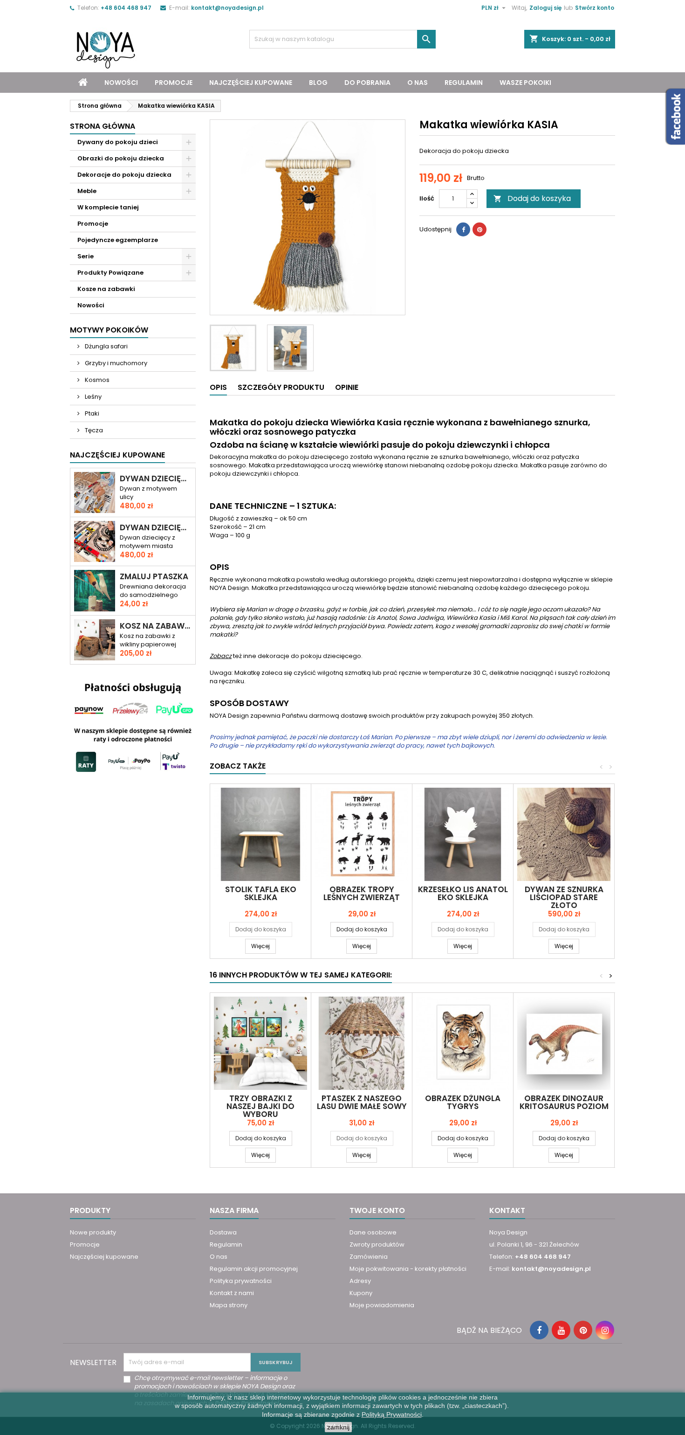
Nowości (121, 82)
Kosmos (96, 379)
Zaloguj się (545, 8)
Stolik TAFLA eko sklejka (260, 893)
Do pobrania (367, 82)
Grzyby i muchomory (115, 363)
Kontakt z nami (232, 1293)
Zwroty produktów (376, 1244)
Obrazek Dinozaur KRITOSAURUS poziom (564, 1102)
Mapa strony (228, 1305)
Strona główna (102, 126)
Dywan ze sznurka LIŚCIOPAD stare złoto (564, 897)
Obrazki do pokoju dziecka (120, 158)
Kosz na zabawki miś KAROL (156, 626)
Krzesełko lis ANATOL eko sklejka (463, 893)
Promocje (173, 82)
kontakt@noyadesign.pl (227, 8)
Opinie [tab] (346, 387)
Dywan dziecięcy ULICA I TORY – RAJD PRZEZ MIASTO (156, 528)
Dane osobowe (373, 1232)
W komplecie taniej (108, 207)
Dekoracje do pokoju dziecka (124, 174)
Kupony (360, 1293)
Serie (85, 256)
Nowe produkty (93, 1232)
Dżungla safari (105, 346)
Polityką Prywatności (392, 1414)
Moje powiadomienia (381, 1305)
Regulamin (464, 82)
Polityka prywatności (241, 1280)
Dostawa (223, 1232)
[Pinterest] (479, 229)
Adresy (360, 1280)
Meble (86, 191)
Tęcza (93, 430)
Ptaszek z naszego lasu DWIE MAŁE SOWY (362, 1102)
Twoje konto (377, 1210)
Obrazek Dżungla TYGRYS (462, 1102)
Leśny (92, 396)
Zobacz (221, 656)
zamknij (338, 1427)
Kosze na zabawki (106, 288)
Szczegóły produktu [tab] (281, 387)
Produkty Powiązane (110, 272)
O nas (417, 82)
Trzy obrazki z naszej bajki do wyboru (260, 1106)
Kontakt (507, 1210)
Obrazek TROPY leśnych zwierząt (361, 893)
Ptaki (91, 413)
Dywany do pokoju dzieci (117, 142)
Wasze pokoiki (525, 82)
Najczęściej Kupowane (117, 455)
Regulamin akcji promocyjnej (254, 1268)
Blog (318, 82)
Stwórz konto (594, 8)
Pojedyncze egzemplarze (117, 240)
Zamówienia (368, 1256)
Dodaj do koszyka (532, 198)
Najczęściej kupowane (250, 82)
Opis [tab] (218, 387)
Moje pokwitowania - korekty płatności (407, 1268)
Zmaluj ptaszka (154, 577)
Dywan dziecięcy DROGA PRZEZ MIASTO (156, 479)
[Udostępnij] (463, 229)
